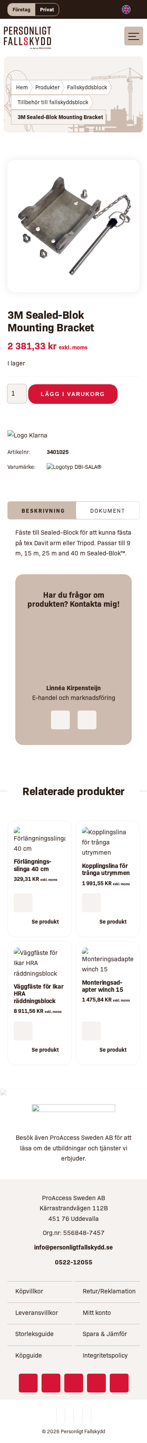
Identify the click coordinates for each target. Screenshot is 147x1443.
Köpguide (28, 1355)
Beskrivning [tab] (43, 510)
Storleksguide (34, 1333)
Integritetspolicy (105, 1355)
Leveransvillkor (36, 1312)
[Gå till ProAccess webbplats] (73, 1113)
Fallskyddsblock (87, 86)
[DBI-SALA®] (74, 466)
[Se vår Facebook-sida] (28, 1383)
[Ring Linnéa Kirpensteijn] (60, 720)
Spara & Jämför (105, 1333)
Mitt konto (97, 1312)
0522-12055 (74, 1261)
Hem (22, 86)
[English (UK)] (126, 9)
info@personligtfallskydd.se (73, 1246)
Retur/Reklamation (109, 1291)
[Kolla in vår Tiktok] (119, 1383)
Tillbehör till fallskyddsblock (53, 101)
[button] (23, 902)
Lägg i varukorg (73, 394)
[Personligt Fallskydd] (27, 44)
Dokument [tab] (107, 510)
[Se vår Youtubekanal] (96, 1383)
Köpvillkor (29, 1291)
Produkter (47, 86)
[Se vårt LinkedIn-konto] (73, 1383)
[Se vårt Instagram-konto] (51, 1383)
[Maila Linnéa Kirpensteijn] (87, 720)
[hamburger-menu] (133, 36)
